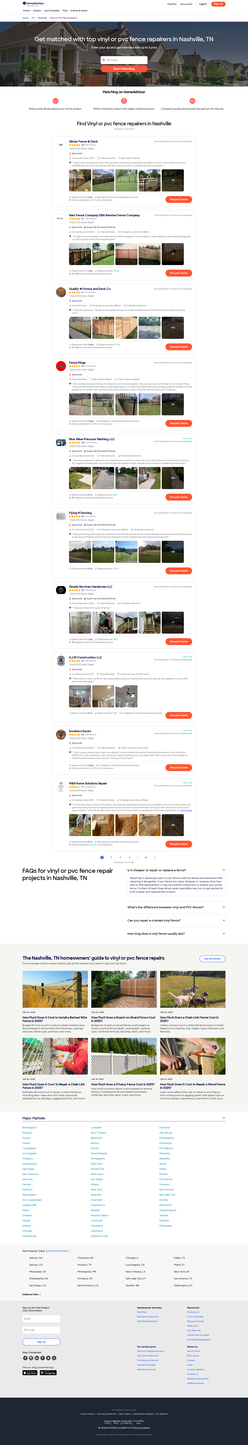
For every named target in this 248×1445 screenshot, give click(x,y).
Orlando (27, 1215)
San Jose (27, 1179)
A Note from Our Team (198, 1335)
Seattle (163, 1215)
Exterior (37, 10)
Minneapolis (98, 1158)
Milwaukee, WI (37, 1271)
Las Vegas (97, 1179)
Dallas (162, 1168)
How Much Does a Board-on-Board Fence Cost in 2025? (123, 1019)
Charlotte (96, 1199)
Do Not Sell (126, 1422)
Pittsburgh (165, 1143)
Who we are (193, 1355)
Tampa (26, 1220)
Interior (26, 10)
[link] (124, 145)
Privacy (107, 1422)
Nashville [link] (42, 18)
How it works (193, 1351)
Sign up (41, 1341)
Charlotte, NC (86, 1257)
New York (96, 1189)
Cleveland (97, 1225)
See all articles (212, 958)
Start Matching (124, 69)
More (65, 10)
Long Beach (29, 1148)
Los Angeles (29, 1153)
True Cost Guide (195, 1316)
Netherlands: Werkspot (143, 1414)
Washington (29, 1194)
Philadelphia (166, 1137)
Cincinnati (97, 1220)
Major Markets (33, 1118)
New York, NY (182, 1271)
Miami (25, 1210)
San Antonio (166, 1189)
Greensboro (98, 1205)
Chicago (27, 1230)
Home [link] (25, 18)
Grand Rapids (99, 1153)
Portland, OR (85, 1278)
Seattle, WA (132, 1285)
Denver (26, 1184)
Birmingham (29, 1127)
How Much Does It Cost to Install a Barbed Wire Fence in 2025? (55, 1019)
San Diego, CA (37, 1285)
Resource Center (195, 1321)
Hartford (27, 1189)
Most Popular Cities (33, 1251)
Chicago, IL (132, 1257)
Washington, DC (183, 1285)
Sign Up (218, 3)
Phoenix (27, 1132)
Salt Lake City (167, 1194)
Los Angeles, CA (135, 1264)
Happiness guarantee (198, 1378)
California (116, 1422)
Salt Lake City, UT (136, 1278)
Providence (166, 1148)
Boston (95, 1143)
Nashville (164, 1158)
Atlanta (26, 1225)
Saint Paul (96, 1163)
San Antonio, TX (183, 1278)
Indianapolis (29, 1236)
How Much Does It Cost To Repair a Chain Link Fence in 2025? (54, 1086)
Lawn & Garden (52, 10)
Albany (95, 1184)
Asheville (96, 1194)
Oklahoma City (99, 1236)
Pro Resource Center (147, 1360)
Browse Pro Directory (147, 1316)
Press (190, 1365)
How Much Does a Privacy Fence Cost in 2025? (123, 1084)
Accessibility (138, 1422)
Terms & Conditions (141, 1428)
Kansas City (97, 1168)
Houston (164, 1184)
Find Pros (141, 1312)
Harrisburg (165, 1132)
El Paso (163, 1174)
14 (146, 857)
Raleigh (95, 1210)
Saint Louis (97, 1174)
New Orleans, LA (135, 1271)
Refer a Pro (192, 1326)
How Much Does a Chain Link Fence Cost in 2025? (189, 1019)
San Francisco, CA (88, 1285)
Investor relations (196, 1369)
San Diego (28, 1168)
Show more (186, 810)
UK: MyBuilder (162, 1414)
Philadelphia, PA (38, 1278)
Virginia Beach (167, 1210)
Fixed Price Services (147, 1321)
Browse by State (58, 1250)
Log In (203, 3)
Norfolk (163, 1199)
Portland (164, 1127)
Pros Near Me (193, 1330)
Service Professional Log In (150, 1351)
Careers (191, 1360)
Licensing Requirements (199, 1339)
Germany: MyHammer (106, 1414)
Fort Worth (165, 1179)
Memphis (164, 1153)
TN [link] (33, 18)
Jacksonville (29, 1205)
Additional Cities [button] (30, 1294)
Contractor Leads (146, 1365)
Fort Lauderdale (31, 1199)
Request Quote (179, 199)
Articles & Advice (79, 10)
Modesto (27, 1158)
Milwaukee (165, 1225)
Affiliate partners (195, 1383)
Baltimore (96, 1137)
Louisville (96, 1127)
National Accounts (146, 1369)
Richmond (165, 1205)
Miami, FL (179, 1264)
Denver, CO (36, 1264)
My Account (193, 1312)
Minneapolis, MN (87, 1271)
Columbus (97, 1230)
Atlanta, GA (35, 1257)
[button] (80, 180)
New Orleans (98, 1132)
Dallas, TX (179, 1257)
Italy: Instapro (124, 1414)
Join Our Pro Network (148, 1355)
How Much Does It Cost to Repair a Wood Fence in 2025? (192, 1086)
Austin (163, 1163)
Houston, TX (85, 1264)
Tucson (26, 1137)
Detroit (95, 1148)
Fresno (26, 1143)
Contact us (192, 1374)
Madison (164, 1220)
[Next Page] (155, 857)
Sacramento (29, 1163)
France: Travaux (87, 1414)
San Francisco (30, 1174)
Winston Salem (99, 1215)
